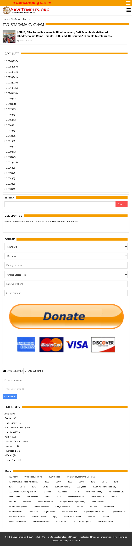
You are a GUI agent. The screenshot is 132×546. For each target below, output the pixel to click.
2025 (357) (12, 66)
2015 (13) (11, 120)
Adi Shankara (98, 501)
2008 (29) (11, 157)
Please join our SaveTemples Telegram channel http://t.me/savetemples (41, 221)
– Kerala (8, 455)
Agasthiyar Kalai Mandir (94, 511)
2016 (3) (10, 114)
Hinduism (9, 432)
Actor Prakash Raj (45, 501)
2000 (47, 481)
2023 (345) (12, 77)
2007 (58, 481)
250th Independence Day (104, 486)
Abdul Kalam (14, 496)
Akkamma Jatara (105, 521)
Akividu (106, 516)
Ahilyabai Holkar (39, 516)
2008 (70, 481)
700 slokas (62, 491)
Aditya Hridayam (62, 506)
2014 (104, 481)
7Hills (76, 491)
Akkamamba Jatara (82, 521)
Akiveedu (91, 516)
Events (8, 418)
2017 (11, 486)
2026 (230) (12, 61)
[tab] (13, 371)
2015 (116, 481)
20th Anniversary (62, 486)
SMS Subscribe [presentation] (35, 370)
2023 (45, 486)
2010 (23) (11, 146)
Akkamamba (62, 521)
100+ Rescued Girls (33, 476)
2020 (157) (12, 93)
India (7, 437)
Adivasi (80, 506)
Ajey (55, 516)
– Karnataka (10, 450)
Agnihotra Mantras (17, 516)
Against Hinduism (70, 511)
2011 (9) (10, 141)
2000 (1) (10, 189)
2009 (81, 481)
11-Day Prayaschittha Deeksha (81, 476)
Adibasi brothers (41, 506)
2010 (93, 481)
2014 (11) (11, 125)
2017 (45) (11, 109)
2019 (34, 486)
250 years (81, 486)
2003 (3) (10, 183)
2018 (22, 486)
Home (5, 19)
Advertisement (15, 511)
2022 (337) (12, 82)
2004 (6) (10, 178)
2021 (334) (12, 88)
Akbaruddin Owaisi (72, 516)
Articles (8, 413)
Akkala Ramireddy (41, 521)
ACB (59, 496)
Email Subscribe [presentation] (14, 371)
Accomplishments (76, 496)
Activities (27, 501)
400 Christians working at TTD (22, 491)
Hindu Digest (11, 423)
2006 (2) (10, 167)
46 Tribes (46, 491)
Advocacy (33, 511)
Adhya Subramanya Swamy (72, 501)
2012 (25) (11, 136)
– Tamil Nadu (11, 460)
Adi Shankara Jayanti (18, 506)
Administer (109, 506)
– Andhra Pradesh (13, 441)
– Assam (9, 446)
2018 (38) (11, 104)
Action (114, 496)
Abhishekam (32, 496)
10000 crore (54, 476)
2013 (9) (10, 130)
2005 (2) (10, 173)
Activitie (12, 501)
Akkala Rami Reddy (17, 521)
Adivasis (93, 506)
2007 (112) (12, 162)
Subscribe (11, 396)
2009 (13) (11, 151)
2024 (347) (12, 72)
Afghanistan (49, 511)
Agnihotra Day (118, 511)
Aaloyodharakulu (116, 491)
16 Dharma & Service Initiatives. (23, 481)
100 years (13, 476)
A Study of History (94, 491)
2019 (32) (11, 98)
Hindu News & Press (14, 427)
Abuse (48, 496)
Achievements (97, 496)
